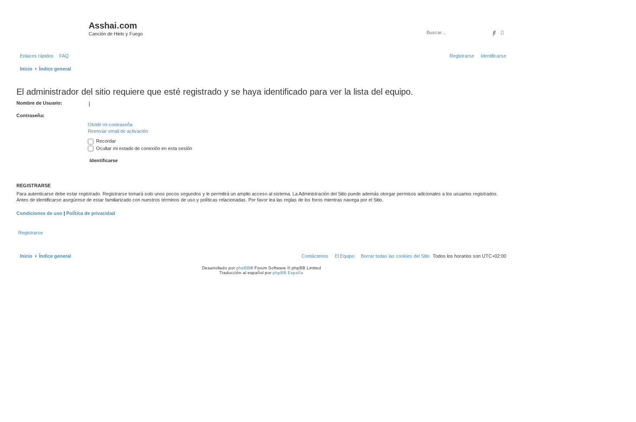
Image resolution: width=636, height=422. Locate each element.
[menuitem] (62, 56)
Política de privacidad (90, 213)
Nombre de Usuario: (39, 103)
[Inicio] (51, 28)
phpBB (243, 267)
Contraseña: (30, 115)
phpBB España (288, 272)
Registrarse (30, 232)
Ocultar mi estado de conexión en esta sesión (143, 148)
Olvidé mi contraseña (110, 124)
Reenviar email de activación (118, 131)
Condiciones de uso (39, 213)
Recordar (105, 141)
